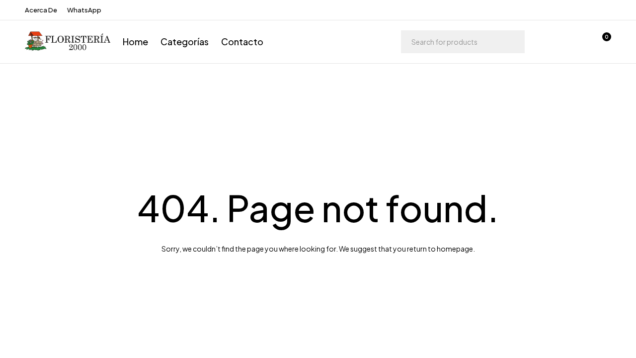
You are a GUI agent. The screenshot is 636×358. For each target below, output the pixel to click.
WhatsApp (84, 10)
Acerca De (41, 10)
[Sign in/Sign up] (549, 41)
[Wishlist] (575, 41)
